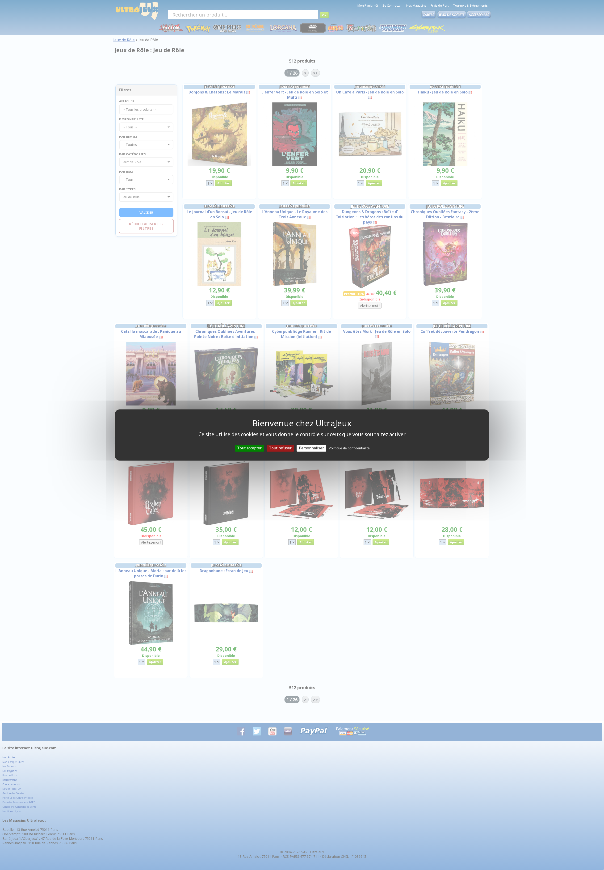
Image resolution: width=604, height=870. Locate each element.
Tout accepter (249, 448)
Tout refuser (280, 448)
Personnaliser (311, 448)
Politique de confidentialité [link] (349, 448)
